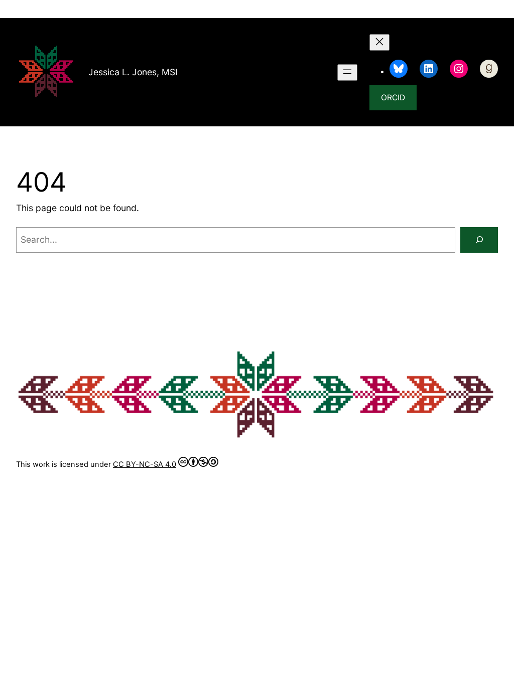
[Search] (479, 240)
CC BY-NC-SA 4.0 (144, 464)
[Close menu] (379, 42)
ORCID (393, 97)
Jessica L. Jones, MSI (133, 72)
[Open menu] (347, 72)
